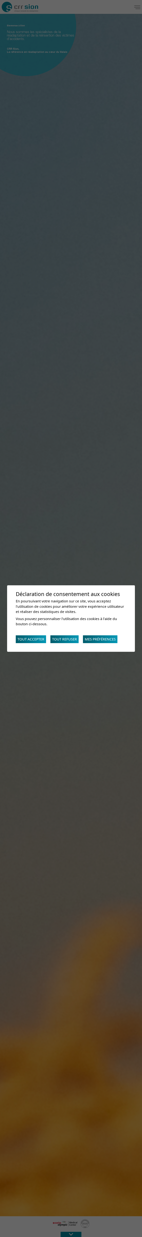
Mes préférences (100, 639)
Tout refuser (64, 639)
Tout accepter (30, 639)
